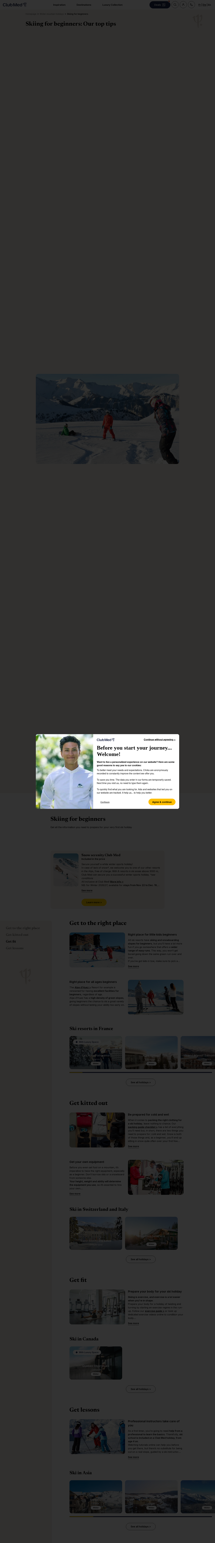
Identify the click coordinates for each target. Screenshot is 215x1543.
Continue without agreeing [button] (160, 739)
